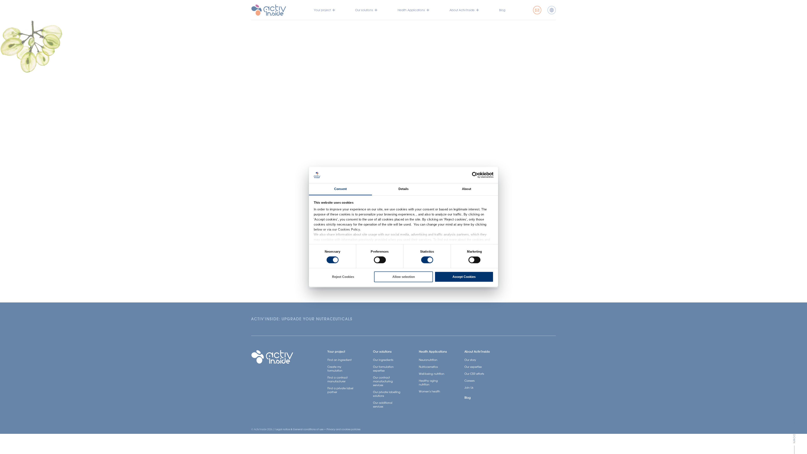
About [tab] (466, 189)
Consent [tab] (340, 189)
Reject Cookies (343, 276)
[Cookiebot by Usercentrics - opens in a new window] (475, 175)
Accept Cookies (464, 276)
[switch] (380, 260)
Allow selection (403, 276)
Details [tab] (403, 189)
